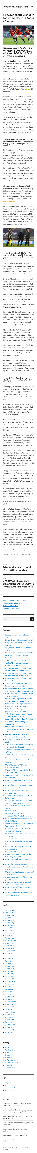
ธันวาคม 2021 (9, 969)
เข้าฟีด (7, 1085)
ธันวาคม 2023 (9, 923)
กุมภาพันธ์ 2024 (10, 918)
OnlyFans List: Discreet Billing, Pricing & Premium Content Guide (17, 1104)
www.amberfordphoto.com (12, 603)
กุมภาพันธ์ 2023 (10, 933)
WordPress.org (10, 1090)
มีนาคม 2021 (9, 991)
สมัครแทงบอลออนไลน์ (12, 1063)
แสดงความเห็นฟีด (10, 1088)
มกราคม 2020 (9, 1027)
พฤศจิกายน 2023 (10, 925)
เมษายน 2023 (9, 928)
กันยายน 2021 (9, 976)
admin (7, 554)
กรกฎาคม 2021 (10, 981)
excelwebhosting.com (10, 605)
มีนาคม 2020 (9, 1022)
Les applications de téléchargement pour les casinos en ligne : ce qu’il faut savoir (18, 1111)
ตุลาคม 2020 (9, 1004)
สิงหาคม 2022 (9, 948)
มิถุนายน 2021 (9, 984)
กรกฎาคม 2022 (10, 951)
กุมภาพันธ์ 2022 (10, 963)
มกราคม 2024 (9, 920)
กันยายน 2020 (9, 1007)
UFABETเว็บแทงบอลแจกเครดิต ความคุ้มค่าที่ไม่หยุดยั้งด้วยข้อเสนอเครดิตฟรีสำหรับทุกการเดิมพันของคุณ (19, 866)
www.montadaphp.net (11, 608)
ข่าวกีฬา (7, 1052)
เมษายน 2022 (9, 958)
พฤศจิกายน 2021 (10, 971)
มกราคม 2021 (9, 997)
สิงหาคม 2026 (9, 910)
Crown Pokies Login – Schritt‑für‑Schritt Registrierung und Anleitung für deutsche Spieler (19, 721)
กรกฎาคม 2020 (10, 1012)
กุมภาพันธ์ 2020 (10, 1025)
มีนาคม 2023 (9, 930)
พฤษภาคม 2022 (10, 956)
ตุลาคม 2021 (9, 974)
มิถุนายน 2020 (9, 1014)
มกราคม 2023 (9, 935)
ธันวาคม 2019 (9, 1030)
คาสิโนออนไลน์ (10, 1060)
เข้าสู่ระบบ (8, 1083)
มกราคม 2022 (9, 966)
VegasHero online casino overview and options (16, 1130)
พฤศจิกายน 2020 (10, 1002)
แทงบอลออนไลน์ (10, 1068)
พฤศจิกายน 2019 (10, 1032)
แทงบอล (27, 89)
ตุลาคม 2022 (9, 943)
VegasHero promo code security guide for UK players (18, 1124)
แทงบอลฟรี (8, 1065)
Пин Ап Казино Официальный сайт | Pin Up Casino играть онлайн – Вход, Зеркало (19, 642)
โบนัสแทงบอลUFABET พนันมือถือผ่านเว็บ (18, 816)
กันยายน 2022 (9, 946)
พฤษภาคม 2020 (10, 1017)
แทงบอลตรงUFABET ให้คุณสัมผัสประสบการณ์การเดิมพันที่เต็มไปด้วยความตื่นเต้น (19, 841)
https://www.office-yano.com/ (14, 550)
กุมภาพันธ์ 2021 (10, 994)
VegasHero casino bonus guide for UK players (16, 1141)
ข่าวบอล (7, 1055)
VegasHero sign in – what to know (15, 1135)
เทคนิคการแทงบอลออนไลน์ (15, 6)
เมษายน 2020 (9, 1020)
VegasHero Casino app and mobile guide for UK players (17, 1117)
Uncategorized (25, 554)
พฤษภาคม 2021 (10, 986)
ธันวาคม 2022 (9, 938)
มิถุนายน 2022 (9, 953)
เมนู (32, 6)
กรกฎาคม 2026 (10, 912)
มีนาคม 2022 (9, 961)
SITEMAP (6, 1099)
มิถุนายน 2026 (9, 915)
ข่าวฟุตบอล (8, 1057)
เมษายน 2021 (9, 989)
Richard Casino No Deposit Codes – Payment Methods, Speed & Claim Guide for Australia (19, 729)
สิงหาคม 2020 (9, 1009)
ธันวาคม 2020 (9, 999)
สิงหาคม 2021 (9, 979)
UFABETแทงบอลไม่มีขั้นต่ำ (13, 852)
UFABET (8, 1047)
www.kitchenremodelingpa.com (14, 600)
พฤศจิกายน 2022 (10, 941)
